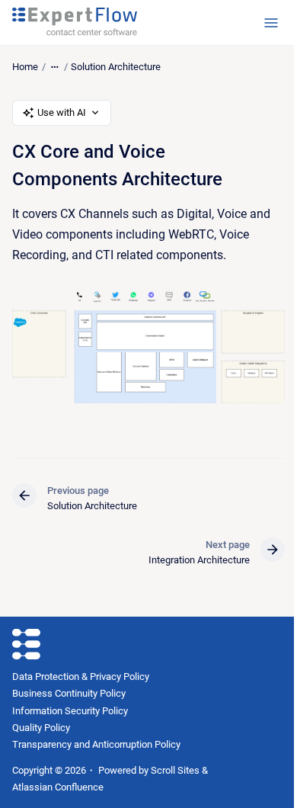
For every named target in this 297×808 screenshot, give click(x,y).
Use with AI (61, 112)
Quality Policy (41, 727)
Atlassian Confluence (58, 787)
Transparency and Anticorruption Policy (96, 744)
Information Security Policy (70, 711)
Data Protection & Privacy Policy (80, 676)
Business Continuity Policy (69, 693)
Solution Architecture (116, 66)
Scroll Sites (175, 770)
